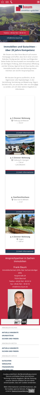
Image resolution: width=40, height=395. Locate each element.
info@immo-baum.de (14, 38)
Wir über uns (7, 370)
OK (31, 391)
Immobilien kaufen (9, 328)
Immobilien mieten (9, 343)
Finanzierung (8, 367)
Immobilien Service (9, 356)
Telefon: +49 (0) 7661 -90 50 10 (15, 33)
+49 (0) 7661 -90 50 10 (23, 281)
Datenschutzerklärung (20, 391)
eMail (36, 84)
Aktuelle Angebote (10, 332)
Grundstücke (8, 336)
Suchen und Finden (10, 339)
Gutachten (6, 361)
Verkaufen (6, 364)
